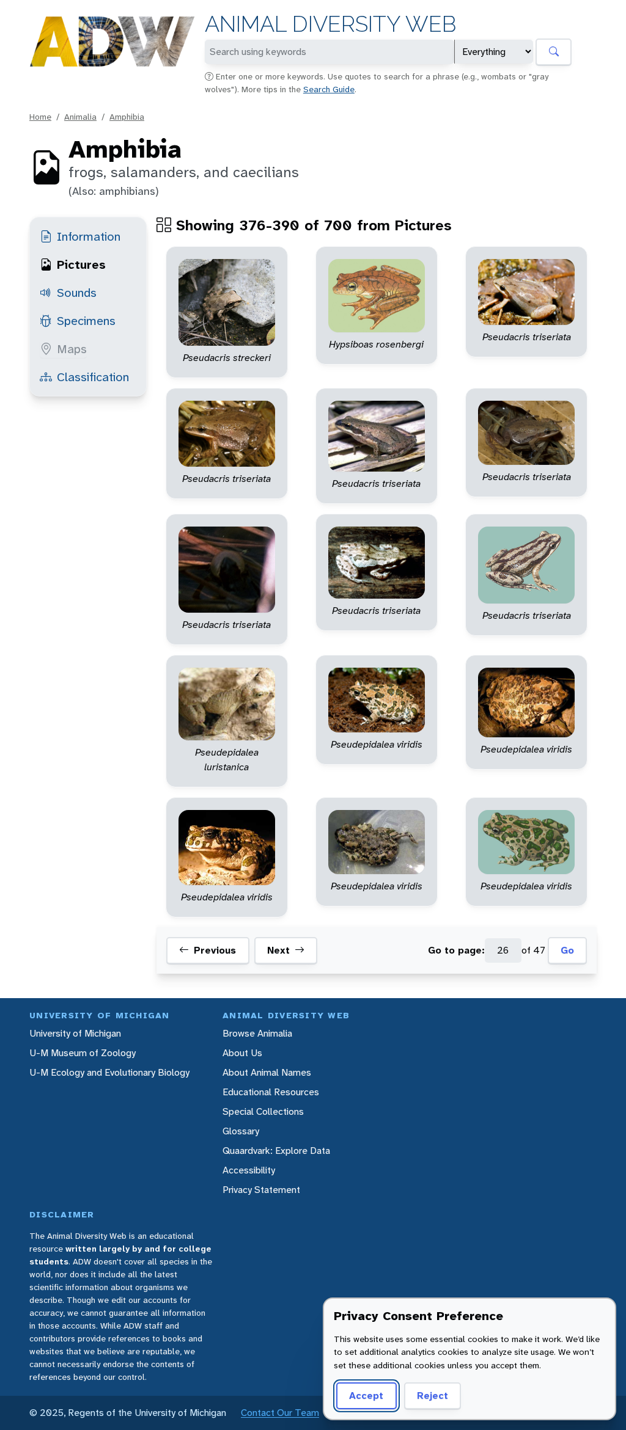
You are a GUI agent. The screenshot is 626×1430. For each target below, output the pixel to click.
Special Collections (263, 1111)
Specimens (86, 321)
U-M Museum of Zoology (82, 1052)
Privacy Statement (261, 1189)
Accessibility (249, 1170)
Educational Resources (271, 1091)
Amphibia (126, 116)
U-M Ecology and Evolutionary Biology (109, 1072)
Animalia (80, 116)
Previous (215, 950)
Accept (366, 1395)
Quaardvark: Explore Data (276, 1150)
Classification (93, 377)
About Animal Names (267, 1072)
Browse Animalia (257, 1033)
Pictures (81, 264)
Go (567, 950)
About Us (242, 1052)
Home (40, 116)
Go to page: (456, 950)
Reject (432, 1395)
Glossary (241, 1131)
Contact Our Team (280, 1412)
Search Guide (329, 89)
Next (278, 950)
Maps (72, 349)
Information (88, 236)
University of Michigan (75, 1033)
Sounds (77, 293)
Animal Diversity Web (330, 24)
